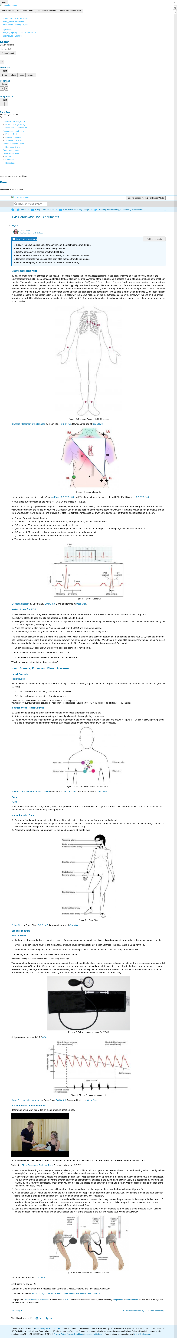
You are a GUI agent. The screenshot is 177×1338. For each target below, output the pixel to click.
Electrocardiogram (20, 604)
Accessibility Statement (94, 1334)
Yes (40, 1318)
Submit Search (8, 53)
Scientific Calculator (14, 141)
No (51, 1318)
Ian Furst (55, 497)
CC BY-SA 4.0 (142, 497)
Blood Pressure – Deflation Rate (37, 1165)
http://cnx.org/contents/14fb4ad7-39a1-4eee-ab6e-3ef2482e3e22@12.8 (66, 1293)
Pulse (14, 802)
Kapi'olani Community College (76, 210)
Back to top (15, 1310)
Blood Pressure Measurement (25, 1100)
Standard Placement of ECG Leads (28, 424)
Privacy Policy (60, 1334)
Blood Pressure (18, 935)
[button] (9, 160)
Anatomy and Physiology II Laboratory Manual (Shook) (122, 210)
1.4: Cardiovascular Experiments (36, 1300)
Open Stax (97, 424)
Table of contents (154, 239)
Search (15, 204)
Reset (4, 71)
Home (23, 210)
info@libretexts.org (142, 1334)
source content (132, 1300)
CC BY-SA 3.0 (67, 497)
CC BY (67, 1300)
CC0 (44, 1037)
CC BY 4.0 (66, 424)
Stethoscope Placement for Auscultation (30, 791)
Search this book (7, 45)
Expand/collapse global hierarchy (14, 209)
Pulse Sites (16, 925)
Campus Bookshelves (45, 210)
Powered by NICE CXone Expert (49, 1329)
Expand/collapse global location (164, 209)
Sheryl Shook (25, 230)
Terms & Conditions (75, 1334)
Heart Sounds (18, 679)
